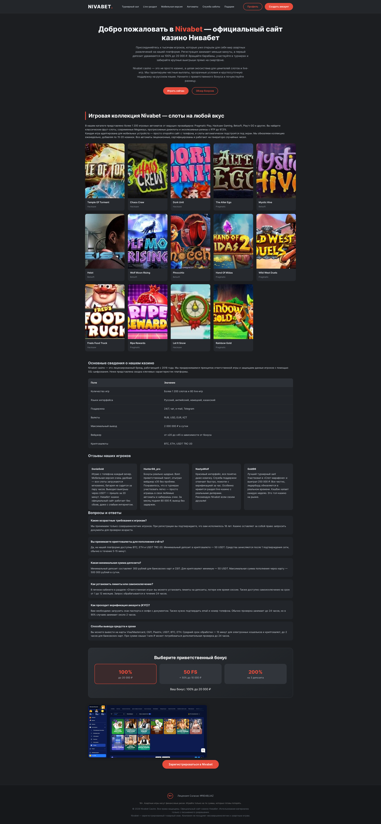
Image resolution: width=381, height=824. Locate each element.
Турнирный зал (130, 6)
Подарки (229, 6)
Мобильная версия (172, 6)
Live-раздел (150, 6)
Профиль (252, 6)
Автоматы (192, 6)
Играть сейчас (175, 90)
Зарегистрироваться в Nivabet (191, 764)
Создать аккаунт (279, 6)
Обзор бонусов (205, 90)
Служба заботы (211, 6)
